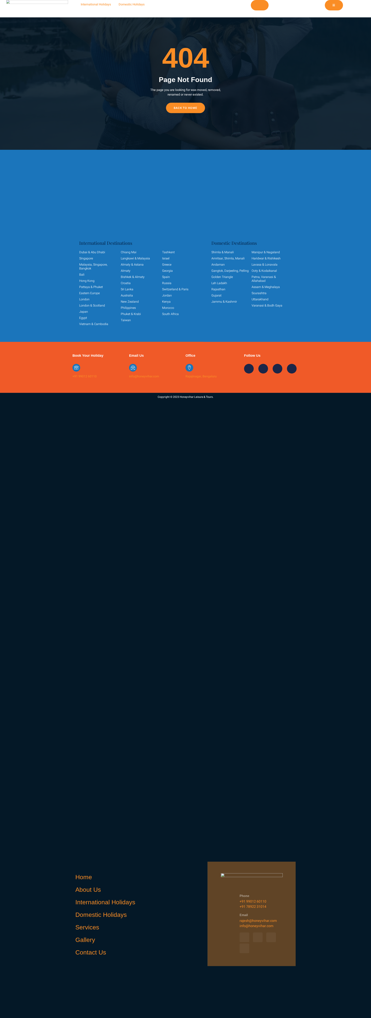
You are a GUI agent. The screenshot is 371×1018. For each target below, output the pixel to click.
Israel (165, 258)
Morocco (168, 308)
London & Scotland (92, 305)
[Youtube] (174, 5)
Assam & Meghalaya (266, 287)
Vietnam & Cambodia (93, 324)
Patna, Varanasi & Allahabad (264, 279)
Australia (127, 295)
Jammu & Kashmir (224, 301)
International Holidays (96, 4)
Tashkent (168, 252)
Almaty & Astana (132, 264)
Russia (166, 283)
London (84, 299)
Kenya (166, 301)
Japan (83, 311)
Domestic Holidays (132, 4)
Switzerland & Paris (175, 289)
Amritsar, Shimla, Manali (228, 258)
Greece (166, 264)
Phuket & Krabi (131, 314)
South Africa (170, 314)
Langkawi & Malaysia (135, 258)
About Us (88, 889)
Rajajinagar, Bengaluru (201, 376)
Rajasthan (218, 289)
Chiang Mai (128, 252)
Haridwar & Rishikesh (266, 258)
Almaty (125, 270)
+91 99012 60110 (84, 376)
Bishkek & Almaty (133, 277)
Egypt (83, 318)
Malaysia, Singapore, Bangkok (93, 266)
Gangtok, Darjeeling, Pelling (230, 270)
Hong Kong (86, 281)
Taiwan (126, 320)
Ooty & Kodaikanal (264, 270)
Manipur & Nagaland (266, 252)
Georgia (167, 270)
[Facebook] (244, 937)
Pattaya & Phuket (91, 287)
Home (83, 877)
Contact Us (90, 952)
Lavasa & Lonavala (264, 264)
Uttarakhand (260, 299)
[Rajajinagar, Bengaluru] (189, 368)
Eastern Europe (89, 293)
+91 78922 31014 (253, 906)
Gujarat (216, 295)
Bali (81, 274)
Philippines (128, 308)
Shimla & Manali (222, 252)
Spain (166, 277)
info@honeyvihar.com (144, 376)
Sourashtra (259, 293)
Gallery (85, 939)
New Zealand (130, 301)
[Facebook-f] (153, 5)
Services (87, 927)
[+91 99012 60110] (76, 368)
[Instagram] (163, 5)
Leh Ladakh (219, 283)
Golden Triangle (222, 277)
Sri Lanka (127, 289)
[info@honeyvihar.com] (133, 368)
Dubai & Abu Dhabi (92, 252)
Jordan (167, 295)
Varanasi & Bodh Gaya (267, 305)
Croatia (126, 283)
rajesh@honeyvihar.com (258, 920)
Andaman (218, 264)
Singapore (86, 258)
